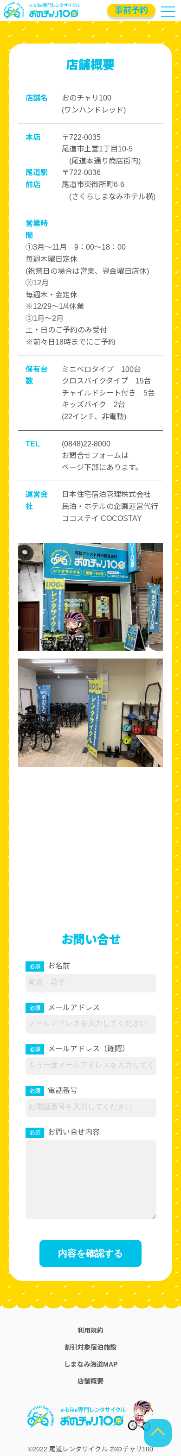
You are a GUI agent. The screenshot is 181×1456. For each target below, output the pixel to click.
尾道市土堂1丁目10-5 (97, 149)
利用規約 (90, 1330)
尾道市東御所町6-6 (93, 184)
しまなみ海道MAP (90, 1364)
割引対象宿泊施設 (90, 1347)
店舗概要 (90, 1381)
